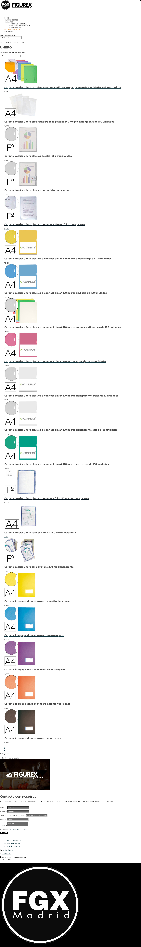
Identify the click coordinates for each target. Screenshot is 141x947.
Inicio (2, 42)
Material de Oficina (18, 24)
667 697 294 (6, 854)
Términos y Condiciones (13, 840)
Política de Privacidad (18, 830)
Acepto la (15, 830)
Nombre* (3, 808)
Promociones (15, 28)
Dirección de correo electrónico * (12, 815)
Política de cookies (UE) (13, 846)
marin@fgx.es (7, 850)
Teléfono (3, 819)
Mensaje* (3, 826)
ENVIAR (4, 833)
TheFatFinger (40, 862)
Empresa (3, 811)
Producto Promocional (20, 26)
